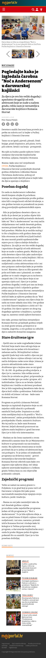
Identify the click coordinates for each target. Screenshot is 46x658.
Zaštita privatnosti (31, 645)
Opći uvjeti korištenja (19, 643)
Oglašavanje (13, 647)
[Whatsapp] (12, 124)
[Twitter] (7, 124)
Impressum (6, 643)
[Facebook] (3, 124)
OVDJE (5, 166)
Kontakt (4, 647)
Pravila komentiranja (16, 645)
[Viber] (16, 124)
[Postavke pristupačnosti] (41, 9)
